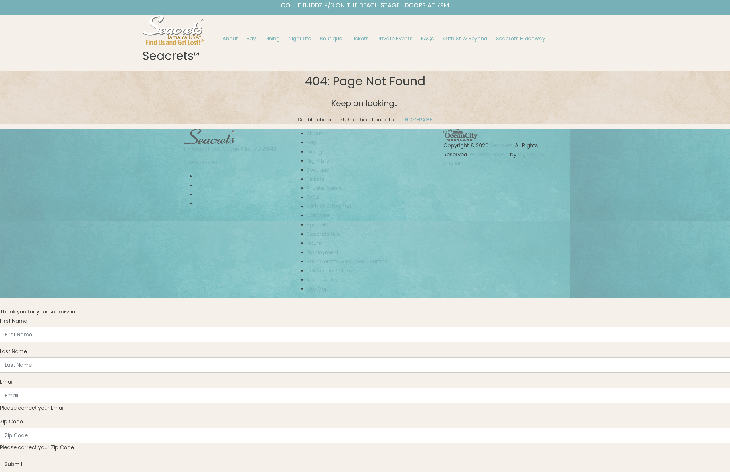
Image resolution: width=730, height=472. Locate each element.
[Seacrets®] (174, 29)
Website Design (488, 154)
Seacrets (501, 145)
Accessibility (322, 279)
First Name (13, 320)
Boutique (331, 38)
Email (6, 381)
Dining (272, 38)
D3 (521, 154)
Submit (14, 464)
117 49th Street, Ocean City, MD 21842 (230, 148)
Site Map (317, 288)
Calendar (318, 215)
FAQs (427, 38)
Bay (251, 38)
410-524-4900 (202, 162)
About (230, 38)
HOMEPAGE (418, 119)
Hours (314, 243)
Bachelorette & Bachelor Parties (347, 261)
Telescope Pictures (331, 270)
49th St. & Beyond (465, 38)
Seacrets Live (323, 234)
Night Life (299, 38)
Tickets (360, 38)
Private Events (395, 38)
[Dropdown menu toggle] (222, 50)
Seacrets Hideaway (520, 38)
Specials (317, 224)
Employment (322, 252)
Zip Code (11, 421)
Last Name (13, 351)
